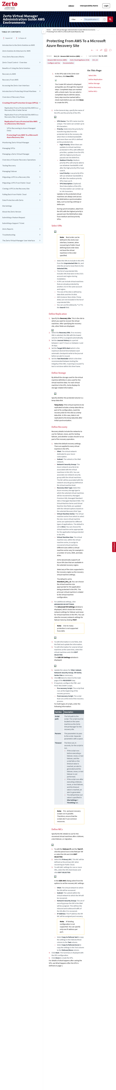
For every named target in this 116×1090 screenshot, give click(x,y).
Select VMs (92, 75)
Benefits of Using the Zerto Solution (16, 68)
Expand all (8, 38)
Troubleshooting (8, 235)
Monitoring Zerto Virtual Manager (15, 142)
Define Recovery (94, 87)
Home (49, 30)
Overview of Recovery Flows (13, 97)
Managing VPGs (8, 148)
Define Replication (95, 79)
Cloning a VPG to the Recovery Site (15, 188)
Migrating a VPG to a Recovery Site (16, 177)
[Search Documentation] (110, 19)
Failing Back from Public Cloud (14, 194)
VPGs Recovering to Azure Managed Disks (21, 129)
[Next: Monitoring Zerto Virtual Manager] (96, 50)
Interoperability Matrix (89, 6)
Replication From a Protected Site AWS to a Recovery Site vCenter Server (21, 109)
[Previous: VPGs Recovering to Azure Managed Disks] (92, 50)
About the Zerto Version (11, 212)
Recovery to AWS (9, 74)
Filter (74, 19)
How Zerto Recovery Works (13, 57)
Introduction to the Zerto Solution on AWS (18, 45)
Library (71, 6)
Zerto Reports (7, 229)
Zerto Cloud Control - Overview (14, 62)
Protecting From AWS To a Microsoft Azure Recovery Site (22, 136)
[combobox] (67, 56)
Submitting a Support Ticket (13, 223)
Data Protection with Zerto (12, 200)
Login (106, 6)
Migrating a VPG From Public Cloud (16, 183)
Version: (49, 56)
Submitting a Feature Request (13, 217)
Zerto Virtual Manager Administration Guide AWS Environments (74, 30)
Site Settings (7, 206)
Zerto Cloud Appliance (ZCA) (79, 60)
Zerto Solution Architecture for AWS (16, 51)
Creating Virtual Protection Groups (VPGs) (20, 103)
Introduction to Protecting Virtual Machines (19, 91)
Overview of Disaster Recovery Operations (19, 160)
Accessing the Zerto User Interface (15, 85)
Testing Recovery (9, 165)
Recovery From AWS (10, 80)
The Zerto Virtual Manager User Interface (18, 240)
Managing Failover (9, 171)
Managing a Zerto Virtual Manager (15, 154)
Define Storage (94, 83)
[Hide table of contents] (43, 31)
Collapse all (22, 38)
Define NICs (92, 91)
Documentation (68, 63)
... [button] (98, 30)
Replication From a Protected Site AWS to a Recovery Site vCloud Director (21, 116)
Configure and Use (54, 63)
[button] (98, 19)
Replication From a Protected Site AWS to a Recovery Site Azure (21, 122)
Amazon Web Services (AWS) (57, 60)
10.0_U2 (95, 60)
